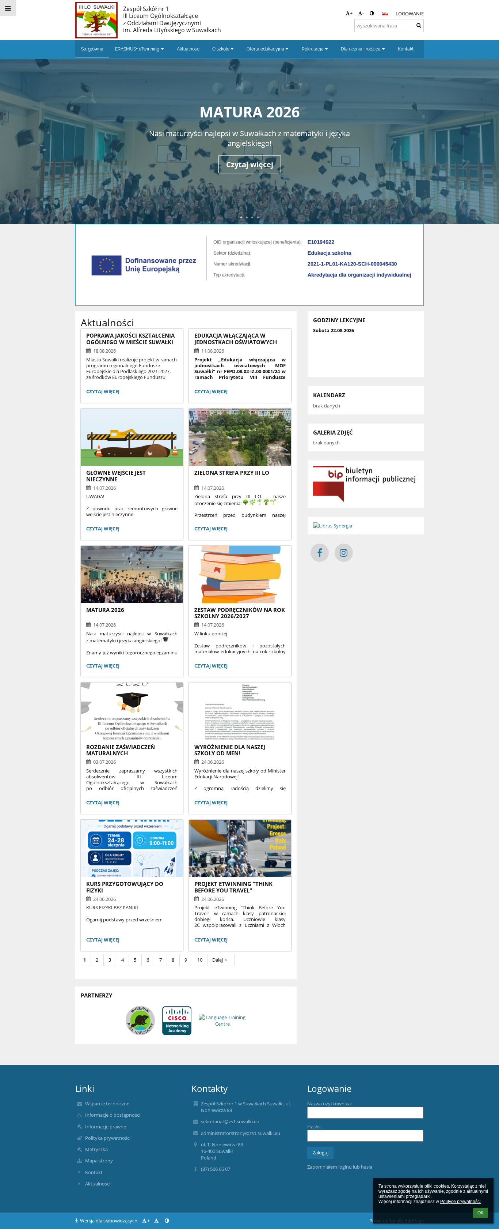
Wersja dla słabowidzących (108, 1220)
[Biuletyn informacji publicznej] (365, 484)
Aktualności (97, 1183)
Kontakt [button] (406, 49)
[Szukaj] (419, 25)
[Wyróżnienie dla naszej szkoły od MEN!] (240, 711)
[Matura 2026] (132, 574)
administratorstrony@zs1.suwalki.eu (240, 1133)
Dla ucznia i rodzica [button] (361, 49)
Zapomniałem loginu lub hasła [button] (339, 1167)
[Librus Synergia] (365, 525)
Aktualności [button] (189, 49)
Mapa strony (99, 1160)
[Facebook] (320, 553)
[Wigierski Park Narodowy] (140, 1020)
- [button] (363, 13)
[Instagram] (344, 553)
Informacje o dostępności (112, 1115)
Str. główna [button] (92, 49)
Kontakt (94, 1172)
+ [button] (351, 13)
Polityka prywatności (107, 1138)
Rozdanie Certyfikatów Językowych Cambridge (249, 112)
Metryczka (96, 1149)
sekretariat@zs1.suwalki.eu (230, 1121)
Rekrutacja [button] (313, 49)
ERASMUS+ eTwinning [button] (137, 49)
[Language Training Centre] (222, 1020)
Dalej (217, 959)
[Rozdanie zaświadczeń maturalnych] (132, 711)
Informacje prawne (105, 1126)
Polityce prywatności (460, 1201)
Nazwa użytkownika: (329, 1103)
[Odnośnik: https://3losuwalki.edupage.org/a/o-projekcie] (249, 285)
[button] (372, 13)
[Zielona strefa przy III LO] (240, 437)
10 (199, 959)
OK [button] (480, 1212)
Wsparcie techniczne (107, 1103)
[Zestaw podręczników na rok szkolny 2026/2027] (240, 574)
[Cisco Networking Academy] (176, 1020)
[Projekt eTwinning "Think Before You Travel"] (240, 848)
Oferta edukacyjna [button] (265, 49)
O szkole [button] (220, 49)
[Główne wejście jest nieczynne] (132, 437)
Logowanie (410, 13)
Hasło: (314, 1126)
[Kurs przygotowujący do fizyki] (132, 848)
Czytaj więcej (249, 180)
